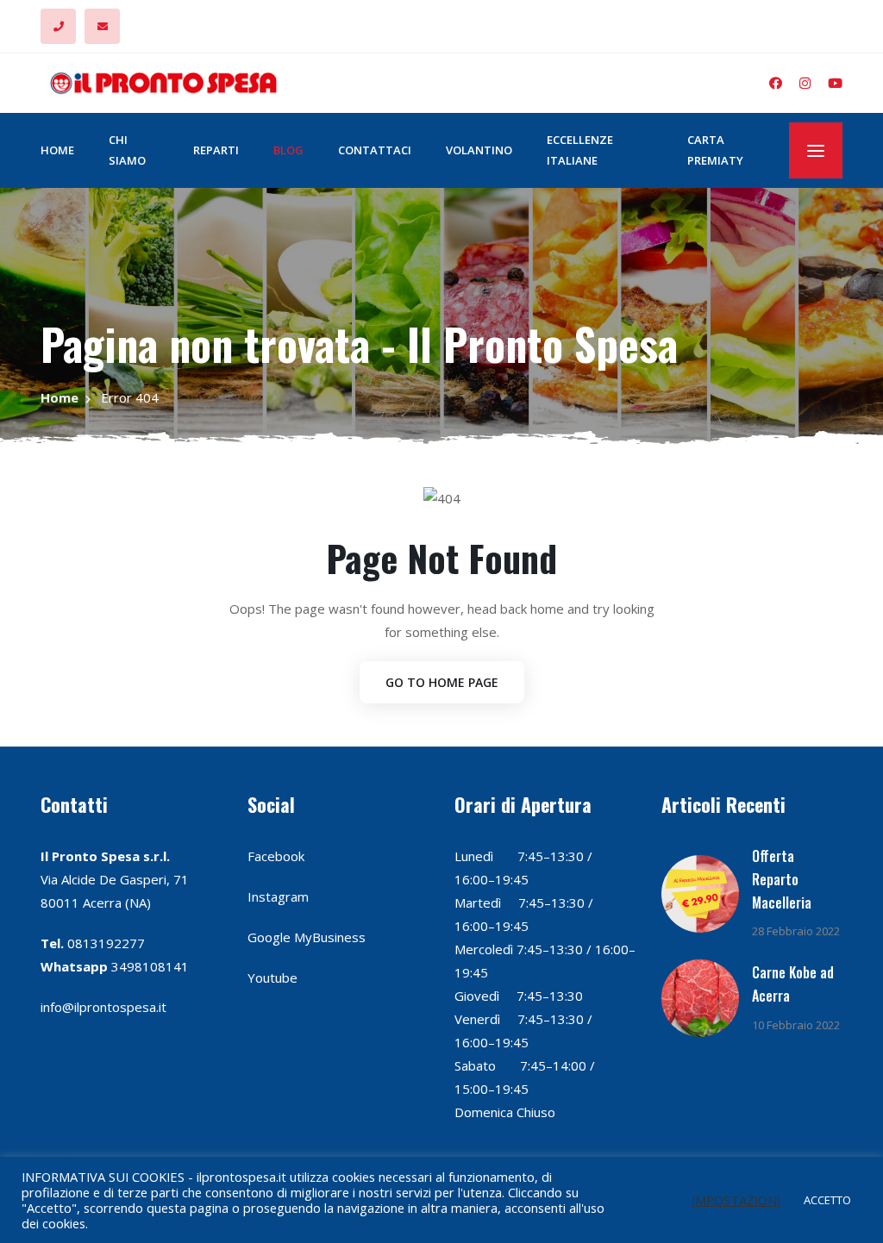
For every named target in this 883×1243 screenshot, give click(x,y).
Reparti (216, 150)
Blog (288, 150)
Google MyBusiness (306, 937)
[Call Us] (58, 26)
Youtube (272, 977)
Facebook (275, 856)
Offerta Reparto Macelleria (781, 879)
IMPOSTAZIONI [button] (736, 1200)
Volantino (479, 150)
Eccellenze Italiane (580, 149)
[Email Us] (102, 26)
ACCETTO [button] (827, 1200)
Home (57, 150)
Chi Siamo (127, 149)
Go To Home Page (441, 682)
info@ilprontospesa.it (103, 1006)
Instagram (278, 896)
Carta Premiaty (715, 149)
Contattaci (374, 150)
